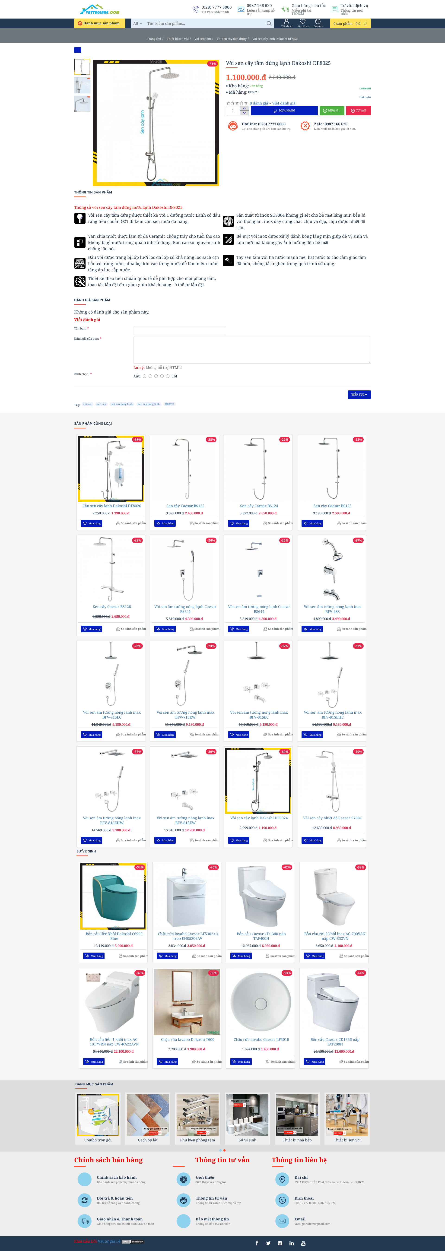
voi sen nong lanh (122, 404)
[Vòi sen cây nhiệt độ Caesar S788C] (332, 781)
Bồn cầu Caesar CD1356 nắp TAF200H (335, 1042)
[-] (244, 113)
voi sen (87, 404)
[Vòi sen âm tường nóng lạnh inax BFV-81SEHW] (111, 781)
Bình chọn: (81, 374)
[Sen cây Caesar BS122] (184, 469)
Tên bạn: (80, 328)
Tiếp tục (358, 394)
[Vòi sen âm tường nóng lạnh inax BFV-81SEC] (258, 675)
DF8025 (169, 404)
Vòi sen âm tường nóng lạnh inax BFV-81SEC (259, 715)
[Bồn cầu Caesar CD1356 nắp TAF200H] (334, 1002)
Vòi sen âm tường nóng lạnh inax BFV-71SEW (185, 715)
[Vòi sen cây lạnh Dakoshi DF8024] (258, 781)
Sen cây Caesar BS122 (185, 506)
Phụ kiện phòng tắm (297, 1140)
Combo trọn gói (197, 1140)
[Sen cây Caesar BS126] (111, 569)
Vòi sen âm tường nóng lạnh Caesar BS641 (185, 609)
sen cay (101, 404)
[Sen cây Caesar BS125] (332, 469)
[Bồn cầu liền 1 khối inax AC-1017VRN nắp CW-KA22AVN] (113, 1002)
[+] (244, 108)
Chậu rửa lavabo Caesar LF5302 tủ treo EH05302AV (188, 936)
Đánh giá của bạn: (86, 339)
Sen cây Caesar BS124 (259, 506)
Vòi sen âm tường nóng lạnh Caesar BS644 (259, 609)
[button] (83, 62)
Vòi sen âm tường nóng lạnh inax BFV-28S (333, 609)
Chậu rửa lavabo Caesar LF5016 (261, 1039)
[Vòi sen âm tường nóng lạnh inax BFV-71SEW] (184, 675)
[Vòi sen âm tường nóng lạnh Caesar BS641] (184, 569)
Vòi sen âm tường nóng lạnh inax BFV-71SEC (112, 715)
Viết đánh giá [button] (284, 103)
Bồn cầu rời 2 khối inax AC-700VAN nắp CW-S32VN (335, 936)
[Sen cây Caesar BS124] (258, 469)
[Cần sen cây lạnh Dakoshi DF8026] (111, 469)
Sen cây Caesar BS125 (333, 506)
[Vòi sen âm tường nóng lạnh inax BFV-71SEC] (111, 675)
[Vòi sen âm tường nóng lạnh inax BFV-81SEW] (184, 781)
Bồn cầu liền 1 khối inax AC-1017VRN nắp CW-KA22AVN (114, 1042)
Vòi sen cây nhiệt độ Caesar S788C (332, 818)
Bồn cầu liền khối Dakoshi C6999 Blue (114, 936)
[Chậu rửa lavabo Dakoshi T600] (187, 1002)
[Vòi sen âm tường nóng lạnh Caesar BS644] (258, 569)
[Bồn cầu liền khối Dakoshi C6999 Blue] (113, 896)
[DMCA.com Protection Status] (132, 1241)
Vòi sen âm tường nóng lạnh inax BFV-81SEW (185, 820)
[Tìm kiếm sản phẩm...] (269, 23)
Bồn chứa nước (98, 1140)
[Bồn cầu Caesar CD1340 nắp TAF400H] (260, 896)
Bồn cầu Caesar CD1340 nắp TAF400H (261, 936)
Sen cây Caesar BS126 (112, 606)
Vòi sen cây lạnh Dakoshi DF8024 (259, 818)
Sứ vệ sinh (347, 1140)
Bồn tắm (147, 1140)
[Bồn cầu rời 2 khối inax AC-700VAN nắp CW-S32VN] (334, 896)
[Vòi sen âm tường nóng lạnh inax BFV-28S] (332, 569)
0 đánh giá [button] (259, 103)
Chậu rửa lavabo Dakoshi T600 (187, 1039)
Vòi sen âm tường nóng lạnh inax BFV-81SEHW (112, 820)
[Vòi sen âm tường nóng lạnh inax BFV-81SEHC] (332, 675)
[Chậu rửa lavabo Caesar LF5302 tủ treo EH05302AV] (187, 896)
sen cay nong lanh (149, 404)
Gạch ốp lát (247, 1140)
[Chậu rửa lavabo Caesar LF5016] (260, 1002)
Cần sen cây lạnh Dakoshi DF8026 (112, 506)
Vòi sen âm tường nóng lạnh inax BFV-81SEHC (333, 715)
